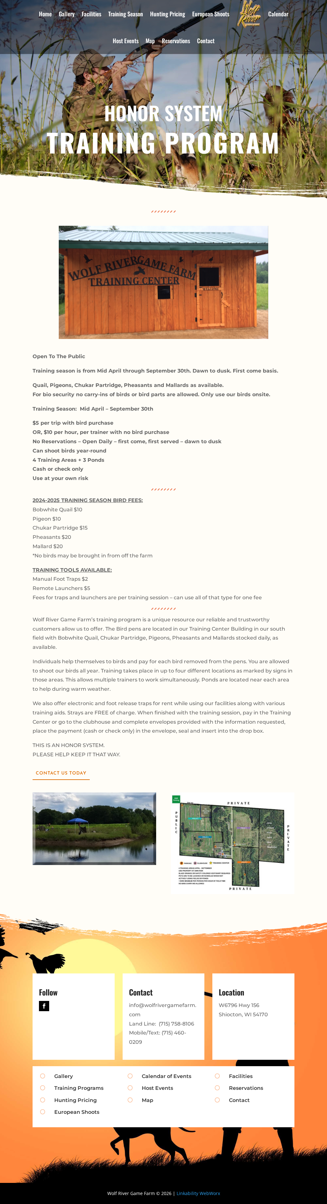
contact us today (61, 773)
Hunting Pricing (75, 1100)
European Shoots (76, 1112)
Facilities (241, 1076)
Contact (206, 40)
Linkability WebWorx (198, 1193)
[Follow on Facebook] (44, 1006)
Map (150, 40)
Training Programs (78, 1088)
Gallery (63, 1076)
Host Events (126, 40)
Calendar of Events (166, 1076)
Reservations (176, 40)
